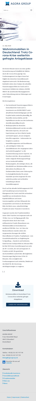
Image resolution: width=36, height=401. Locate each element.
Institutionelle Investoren (12, 373)
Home (9, 397)
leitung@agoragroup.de (10, 357)
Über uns (7, 381)
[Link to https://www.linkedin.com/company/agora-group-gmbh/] (4, 362)
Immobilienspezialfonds (11, 376)
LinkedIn (9, 363)
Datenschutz (25, 397)
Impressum (16, 397)
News (5, 383)
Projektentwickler (9, 378)
